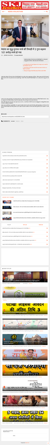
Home (14, 435)
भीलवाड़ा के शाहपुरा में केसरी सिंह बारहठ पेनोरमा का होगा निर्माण (35, 70)
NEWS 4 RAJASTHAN (15, 11)
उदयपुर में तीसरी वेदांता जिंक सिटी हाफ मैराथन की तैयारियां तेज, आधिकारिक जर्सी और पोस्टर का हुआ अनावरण (29, 217)
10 (4, 417)
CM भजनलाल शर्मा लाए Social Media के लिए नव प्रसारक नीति (18, 358)
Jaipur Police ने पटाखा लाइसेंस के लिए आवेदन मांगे (15, 312)
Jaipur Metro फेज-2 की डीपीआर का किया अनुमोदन (15, 328)
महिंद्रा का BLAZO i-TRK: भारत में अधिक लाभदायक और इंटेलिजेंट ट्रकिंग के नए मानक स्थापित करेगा (28, 206)
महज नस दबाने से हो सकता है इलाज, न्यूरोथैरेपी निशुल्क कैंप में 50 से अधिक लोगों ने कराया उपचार (27, 212)
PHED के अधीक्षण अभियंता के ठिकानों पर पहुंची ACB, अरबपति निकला (19, 420)
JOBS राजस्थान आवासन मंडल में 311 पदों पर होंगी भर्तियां (16, 374)
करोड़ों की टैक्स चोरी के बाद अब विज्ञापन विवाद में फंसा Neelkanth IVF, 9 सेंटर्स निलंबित (26, 200)
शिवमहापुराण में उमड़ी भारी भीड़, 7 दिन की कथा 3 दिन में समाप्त (17, 404)
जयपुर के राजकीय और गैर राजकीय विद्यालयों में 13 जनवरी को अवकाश (19, 389)
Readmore (30, 283)
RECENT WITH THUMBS (8, 197)
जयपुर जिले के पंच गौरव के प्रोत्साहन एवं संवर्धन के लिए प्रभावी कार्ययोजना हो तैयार (22, 280)
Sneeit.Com (27, 442)
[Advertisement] (11, 66)
